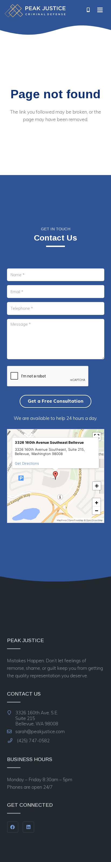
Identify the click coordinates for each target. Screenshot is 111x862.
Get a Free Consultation (56, 401)
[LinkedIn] (28, 827)
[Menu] (100, 10)
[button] (55, 475)
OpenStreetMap (94, 520)
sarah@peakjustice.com (39, 731)
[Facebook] (13, 827)
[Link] (35, 10)
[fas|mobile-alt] (88, 10)
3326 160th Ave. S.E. (36, 718)
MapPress (62, 520)
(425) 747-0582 (33, 740)
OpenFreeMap (75, 520)
